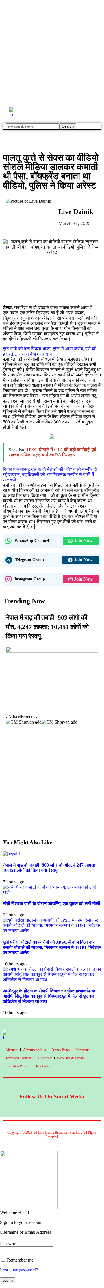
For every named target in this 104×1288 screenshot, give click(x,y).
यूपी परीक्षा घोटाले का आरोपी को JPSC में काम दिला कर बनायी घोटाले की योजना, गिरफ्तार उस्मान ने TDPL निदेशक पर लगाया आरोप (52, 947)
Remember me (20, 1260)
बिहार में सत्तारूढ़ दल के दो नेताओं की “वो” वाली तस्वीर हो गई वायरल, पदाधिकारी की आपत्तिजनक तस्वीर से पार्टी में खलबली (50, 474)
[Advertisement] (52, 52)
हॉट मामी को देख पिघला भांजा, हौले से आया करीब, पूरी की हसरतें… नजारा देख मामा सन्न (49, 351)
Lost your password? (19, 1269)
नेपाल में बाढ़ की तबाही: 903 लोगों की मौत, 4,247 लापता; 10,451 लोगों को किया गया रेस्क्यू (47, 627)
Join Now (83, 540)
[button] (5, 718)
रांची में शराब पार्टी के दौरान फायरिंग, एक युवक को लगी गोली (51, 903)
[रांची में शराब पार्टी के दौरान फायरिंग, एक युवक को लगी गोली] (52, 892)
